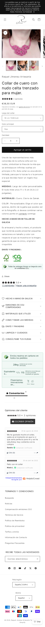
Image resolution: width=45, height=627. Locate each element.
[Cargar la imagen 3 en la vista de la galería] (34, 66)
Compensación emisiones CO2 (18, 509)
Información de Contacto (16, 537)
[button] (5, 19)
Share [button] (7, 276)
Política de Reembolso (15, 520)
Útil (10, 453)
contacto (23, 213)
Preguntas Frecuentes (14, 543)
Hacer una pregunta (26, 285)
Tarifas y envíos (12, 532)
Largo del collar (8, 113)
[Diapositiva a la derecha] (42, 66)
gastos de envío (24, 107)
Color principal (8, 124)
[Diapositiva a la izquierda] (3, 66)
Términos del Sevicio (14, 515)
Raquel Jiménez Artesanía (20, 620)
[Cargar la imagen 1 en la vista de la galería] (11, 66)
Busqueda (9, 498)
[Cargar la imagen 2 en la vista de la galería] (22, 66)
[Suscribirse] (37, 559)
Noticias (8, 503)
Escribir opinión (24, 421)
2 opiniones (8, 285)
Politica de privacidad (14, 526)
